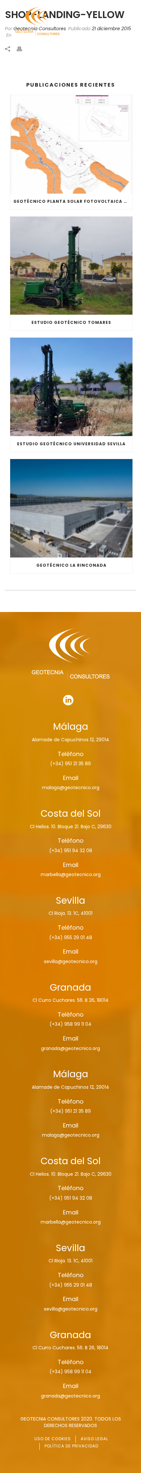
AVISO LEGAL (94, 1438)
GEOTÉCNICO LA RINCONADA (71, 565)
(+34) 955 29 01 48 (70, 937)
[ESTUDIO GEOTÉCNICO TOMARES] (71, 266)
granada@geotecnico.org (70, 1048)
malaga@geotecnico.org (70, 787)
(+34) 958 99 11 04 (70, 1024)
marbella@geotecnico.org (71, 874)
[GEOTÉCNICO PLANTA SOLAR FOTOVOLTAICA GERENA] (71, 144)
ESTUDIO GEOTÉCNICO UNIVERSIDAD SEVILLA (71, 444)
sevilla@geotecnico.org (70, 961)
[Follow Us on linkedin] (68, 700)
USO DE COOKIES (52, 1438)
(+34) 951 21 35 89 (70, 763)
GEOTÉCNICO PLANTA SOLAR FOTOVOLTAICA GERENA (72, 201)
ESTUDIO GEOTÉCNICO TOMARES (71, 322)
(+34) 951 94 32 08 (70, 850)
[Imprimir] (23, 48)
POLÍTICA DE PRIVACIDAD (71, 1446)
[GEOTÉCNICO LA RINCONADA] (71, 508)
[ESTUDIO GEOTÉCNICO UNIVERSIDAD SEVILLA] (71, 387)
